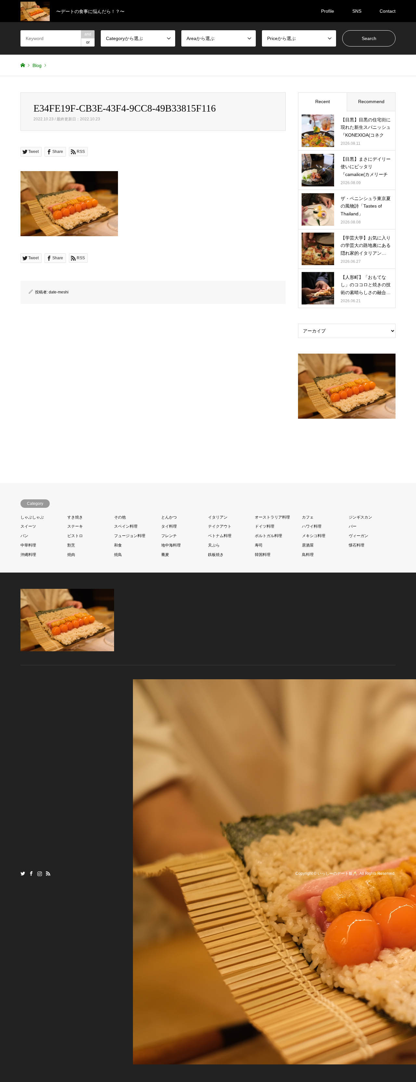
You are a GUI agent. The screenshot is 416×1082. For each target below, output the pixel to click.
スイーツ (28, 526)
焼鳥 (118, 554)
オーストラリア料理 (272, 517)
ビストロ (75, 536)
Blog (37, 65)
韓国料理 (262, 554)
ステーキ (75, 526)
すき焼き (75, 517)
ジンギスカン (360, 517)
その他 (120, 517)
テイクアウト (219, 526)
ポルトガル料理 (268, 536)
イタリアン (218, 517)
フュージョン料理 (129, 536)
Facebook (31, 873)
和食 (118, 545)
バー (353, 526)
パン (24, 536)
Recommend (371, 101)
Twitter (22, 873)
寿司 (259, 545)
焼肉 (71, 554)
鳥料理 (308, 554)
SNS (356, 11)
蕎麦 (165, 554)
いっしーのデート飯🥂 (338, 873)
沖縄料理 (28, 554)
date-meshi (59, 292)
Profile (327, 11)
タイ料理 (169, 526)
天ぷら (214, 545)
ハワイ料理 (311, 526)
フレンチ (169, 536)
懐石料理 (356, 545)
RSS (48, 873)
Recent (322, 101)
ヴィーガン (358, 536)
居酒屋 (308, 545)
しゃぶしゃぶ (32, 517)
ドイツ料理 (264, 526)
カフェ (308, 517)
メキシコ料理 (313, 536)
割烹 (71, 545)
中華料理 (28, 545)
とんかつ (169, 517)
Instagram (39, 873)
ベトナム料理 (219, 536)
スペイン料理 (125, 526)
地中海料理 (171, 545)
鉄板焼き (216, 554)
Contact (388, 11)
